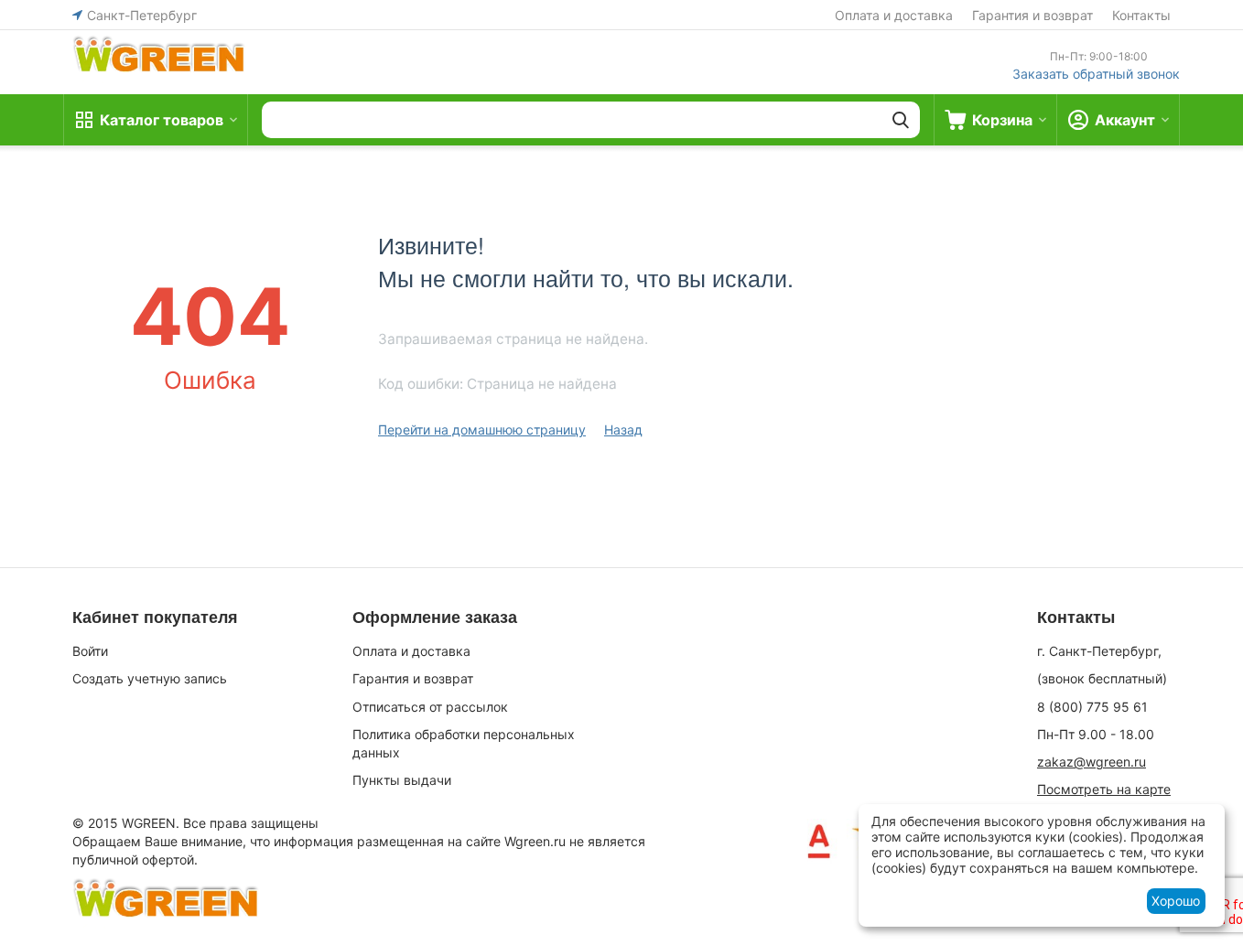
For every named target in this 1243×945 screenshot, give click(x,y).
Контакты (1141, 15)
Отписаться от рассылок (430, 706)
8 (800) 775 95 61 (1092, 706)
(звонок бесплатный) (1102, 678)
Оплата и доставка (894, 15)
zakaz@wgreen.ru (1091, 761)
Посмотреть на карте (1104, 789)
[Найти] (900, 119)
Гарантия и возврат (1032, 15)
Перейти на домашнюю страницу (482, 429)
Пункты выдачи (401, 780)
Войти (90, 651)
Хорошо (1175, 900)
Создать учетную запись (149, 678)
